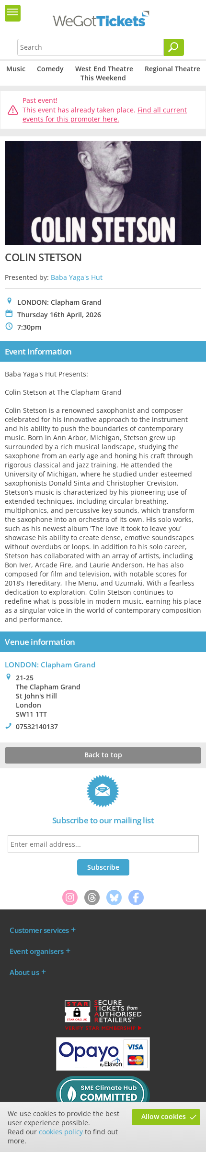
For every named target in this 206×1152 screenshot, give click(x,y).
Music (15, 68)
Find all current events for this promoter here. (105, 114)
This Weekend (103, 77)
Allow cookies (163, 1116)
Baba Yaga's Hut (77, 277)
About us (24, 972)
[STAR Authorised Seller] (103, 1029)
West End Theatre (104, 68)
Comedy (50, 68)
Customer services (39, 930)
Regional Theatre (172, 68)
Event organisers (36, 951)
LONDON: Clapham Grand (50, 664)
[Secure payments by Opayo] (103, 1068)
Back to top (103, 754)
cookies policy (61, 1131)
